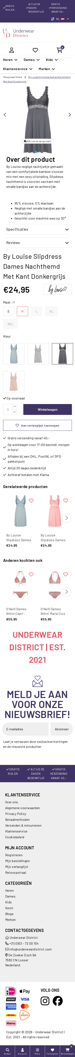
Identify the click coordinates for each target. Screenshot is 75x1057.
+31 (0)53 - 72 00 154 (24, 943)
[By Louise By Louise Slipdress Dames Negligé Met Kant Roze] (13, 381)
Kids (8, 902)
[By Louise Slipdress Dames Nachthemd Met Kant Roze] (55, 511)
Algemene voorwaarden (22, 808)
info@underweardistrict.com (30, 949)
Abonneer (62, 729)
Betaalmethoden (17, 819)
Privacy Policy (15, 814)
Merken (10, 919)
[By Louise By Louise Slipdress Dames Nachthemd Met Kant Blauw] (13, 353)
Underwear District (23, 937)
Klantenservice (16, 831)
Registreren (13, 855)
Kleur (7, 336)
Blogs (9, 914)
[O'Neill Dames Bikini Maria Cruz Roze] (55, 585)
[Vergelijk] (53, 19)
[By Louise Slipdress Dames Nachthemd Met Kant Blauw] (20, 511)
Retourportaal (15, 872)
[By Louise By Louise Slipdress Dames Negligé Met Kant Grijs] (38, 353)
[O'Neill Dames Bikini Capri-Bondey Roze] (20, 585)
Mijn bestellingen (17, 861)
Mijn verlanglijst (16, 867)
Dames (10, 896)
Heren (9, 890)
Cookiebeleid (14, 837)
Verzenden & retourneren (23, 825)
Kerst (9, 908)
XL (51, 311)
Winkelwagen (48, 409)
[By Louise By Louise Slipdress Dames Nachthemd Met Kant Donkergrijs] (62, 353)
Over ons (11, 802)
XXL (10, 324)
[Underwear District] (18, 33)
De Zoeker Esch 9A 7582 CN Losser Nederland (20, 960)
